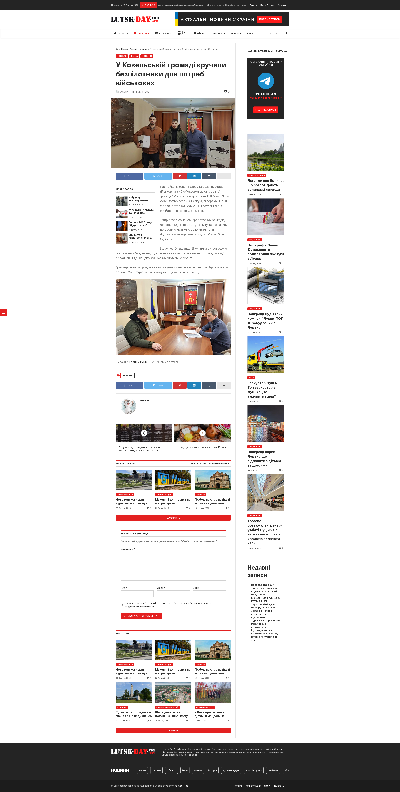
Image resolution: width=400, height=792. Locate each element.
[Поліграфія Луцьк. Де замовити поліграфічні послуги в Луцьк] (266, 216)
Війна (134, 56)
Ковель (143, 49)
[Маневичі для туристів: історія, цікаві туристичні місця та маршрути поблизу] (173, 480)
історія (195, 770)
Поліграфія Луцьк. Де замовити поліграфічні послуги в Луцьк (266, 252)
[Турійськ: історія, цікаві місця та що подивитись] (134, 692)
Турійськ (122, 708)
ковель (181, 770)
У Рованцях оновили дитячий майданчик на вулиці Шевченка (211, 714)
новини (128, 375)
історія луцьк (236, 770)
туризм (139, 770)
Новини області (129, 49)
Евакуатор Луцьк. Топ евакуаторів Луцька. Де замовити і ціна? (263, 390)
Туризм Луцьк (164, 495)
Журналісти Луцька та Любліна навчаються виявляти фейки (141, 211)
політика (256, 770)
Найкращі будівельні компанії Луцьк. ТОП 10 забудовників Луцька (266, 321)
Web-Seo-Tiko (180, 785)
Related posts (198, 463)
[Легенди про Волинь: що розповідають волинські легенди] (266, 152)
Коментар (128, 549)
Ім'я (124, 587)
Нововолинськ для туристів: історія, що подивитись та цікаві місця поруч (131, 501)
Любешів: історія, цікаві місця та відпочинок (212, 501)
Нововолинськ (125, 495)
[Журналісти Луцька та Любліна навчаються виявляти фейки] (122, 213)
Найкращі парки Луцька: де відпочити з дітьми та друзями (264, 458)
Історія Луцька (257, 175)
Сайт (196, 587)
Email (161, 587)
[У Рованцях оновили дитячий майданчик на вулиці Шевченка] (213, 692)
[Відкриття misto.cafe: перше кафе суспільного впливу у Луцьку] (122, 238)
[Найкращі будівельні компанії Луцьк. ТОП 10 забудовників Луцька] (266, 285)
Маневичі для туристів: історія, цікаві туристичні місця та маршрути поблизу (172, 501)
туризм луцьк (214, 770)
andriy (144, 400)
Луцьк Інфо (255, 240)
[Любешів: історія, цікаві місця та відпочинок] (213, 480)
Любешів (200, 495)
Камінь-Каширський (167, 708)
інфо (168, 770)
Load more (173, 518)
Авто (251, 378)
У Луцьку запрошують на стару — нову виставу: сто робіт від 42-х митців (141, 199)
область (272, 770)
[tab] (198, 463)
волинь (287, 770)
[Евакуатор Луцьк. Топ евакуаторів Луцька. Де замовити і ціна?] (266, 354)
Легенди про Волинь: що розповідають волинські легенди (266, 185)
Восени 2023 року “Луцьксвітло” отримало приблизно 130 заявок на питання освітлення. (140, 224)
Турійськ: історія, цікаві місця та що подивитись (134, 714)
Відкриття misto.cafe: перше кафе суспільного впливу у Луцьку (140, 236)
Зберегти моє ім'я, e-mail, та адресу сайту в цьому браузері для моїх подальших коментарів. (168, 604)
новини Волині (139, 362)
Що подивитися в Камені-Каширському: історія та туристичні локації (172, 714)
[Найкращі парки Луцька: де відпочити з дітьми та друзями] (266, 423)
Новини (147, 56)
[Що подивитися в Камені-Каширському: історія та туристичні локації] (173, 692)
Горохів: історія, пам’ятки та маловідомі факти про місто (223, 5)
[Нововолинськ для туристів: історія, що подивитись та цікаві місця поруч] (134, 480)
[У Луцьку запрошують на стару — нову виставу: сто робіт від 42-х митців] (122, 201)
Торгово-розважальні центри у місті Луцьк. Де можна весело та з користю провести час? (265, 532)
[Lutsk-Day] (136, 19)
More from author (219, 463)
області (154, 770)
